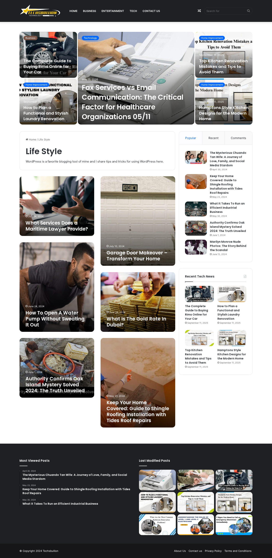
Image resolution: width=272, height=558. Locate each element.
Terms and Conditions (237, 550)
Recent (213, 138)
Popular (190, 138)
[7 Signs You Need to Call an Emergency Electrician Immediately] (234, 524)
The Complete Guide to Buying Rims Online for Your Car (47, 66)
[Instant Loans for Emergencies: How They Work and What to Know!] (195, 480)
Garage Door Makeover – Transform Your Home (137, 255)
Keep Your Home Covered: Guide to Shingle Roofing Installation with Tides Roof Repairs (138, 411)
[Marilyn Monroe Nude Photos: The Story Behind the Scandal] (196, 247)
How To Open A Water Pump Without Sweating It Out (55, 319)
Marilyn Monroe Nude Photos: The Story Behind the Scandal (228, 246)
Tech (133, 11)
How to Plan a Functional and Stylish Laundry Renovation (45, 113)
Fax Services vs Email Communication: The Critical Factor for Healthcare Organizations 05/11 (132, 102)
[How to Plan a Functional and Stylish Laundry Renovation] (48, 102)
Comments (238, 138)
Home (73, 11)
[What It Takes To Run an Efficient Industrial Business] (196, 209)
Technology (90, 37)
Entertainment (113, 11)
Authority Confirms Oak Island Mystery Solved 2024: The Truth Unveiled (55, 384)
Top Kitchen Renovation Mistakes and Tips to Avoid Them (223, 66)
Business (89, 11)
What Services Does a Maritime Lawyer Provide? (56, 226)
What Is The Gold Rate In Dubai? (136, 322)
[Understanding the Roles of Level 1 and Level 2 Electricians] (195, 524)
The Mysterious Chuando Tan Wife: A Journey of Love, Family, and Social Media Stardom (228, 159)
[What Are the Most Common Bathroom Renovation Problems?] (157, 524)
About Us (180, 550)
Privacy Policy (213, 550)
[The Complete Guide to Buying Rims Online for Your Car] (48, 55)
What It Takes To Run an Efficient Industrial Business (227, 208)
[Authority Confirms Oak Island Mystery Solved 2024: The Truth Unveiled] (196, 228)
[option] (136, 78)
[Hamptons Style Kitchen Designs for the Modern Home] (224, 102)
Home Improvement (36, 84)
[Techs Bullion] (41, 11)
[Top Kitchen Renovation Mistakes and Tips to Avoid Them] (224, 55)
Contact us (151, 11)
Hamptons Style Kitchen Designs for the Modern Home (224, 113)
